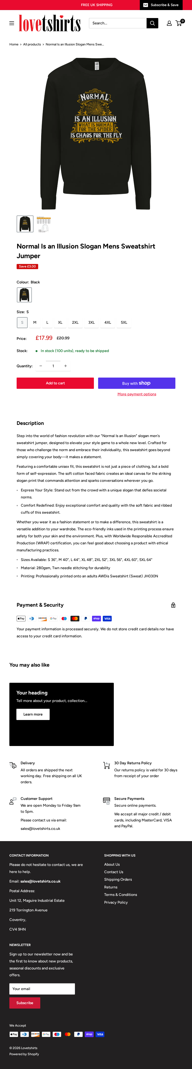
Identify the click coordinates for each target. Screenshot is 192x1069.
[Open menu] (11, 23)
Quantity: (25, 366)
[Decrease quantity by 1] (41, 366)
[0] (179, 23)
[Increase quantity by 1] (65, 366)
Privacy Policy (116, 902)
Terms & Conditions (120, 894)
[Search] (152, 23)
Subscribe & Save (164, 5)
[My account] (169, 23)
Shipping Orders (118, 879)
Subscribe (24, 1003)
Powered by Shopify (24, 1054)
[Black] (24, 294)
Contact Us (113, 872)
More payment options (137, 394)
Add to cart (55, 383)
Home (13, 44)
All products (32, 44)
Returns (110, 887)
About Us (112, 864)
